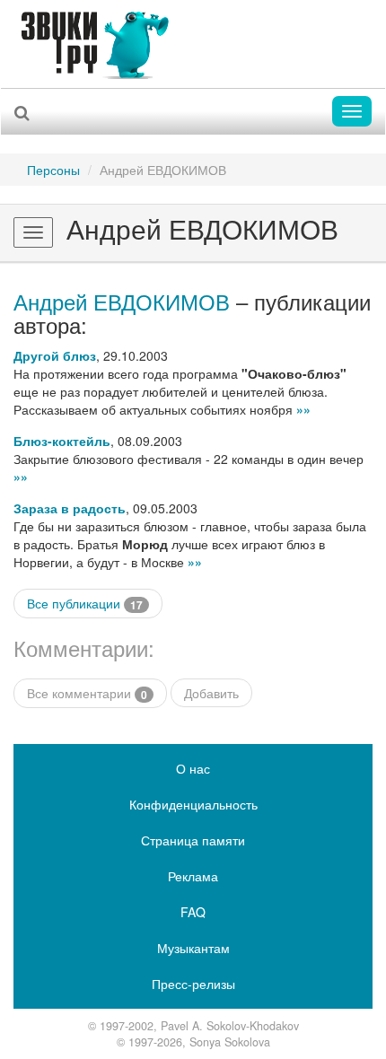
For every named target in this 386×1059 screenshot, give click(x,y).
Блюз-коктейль (61, 441)
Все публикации (85, 603)
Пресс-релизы (193, 984)
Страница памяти (193, 840)
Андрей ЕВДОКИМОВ (121, 301)
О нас (193, 768)
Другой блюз (54, 355)
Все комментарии (87, 693)
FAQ (193, 912)
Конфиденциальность (193, 804)
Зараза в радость (69, 508)
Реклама (193, 876)
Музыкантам (193, 948)
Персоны (53, 170)
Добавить (211, 693)
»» (303, 409)
